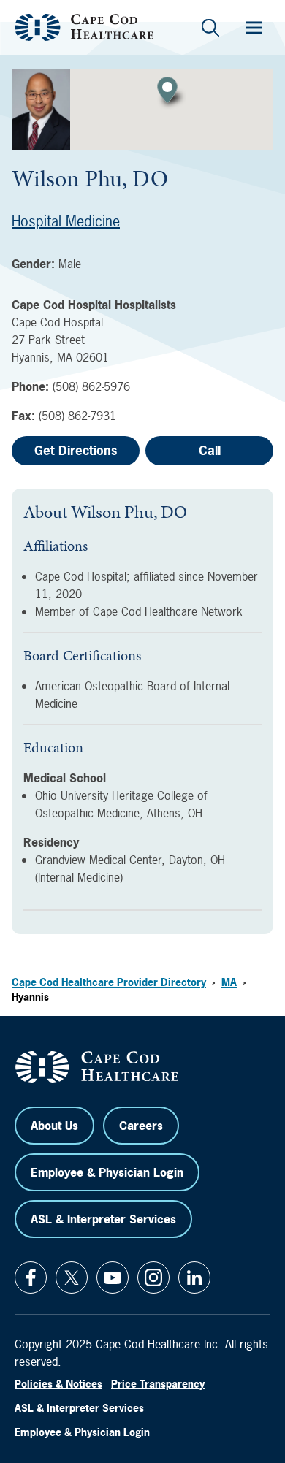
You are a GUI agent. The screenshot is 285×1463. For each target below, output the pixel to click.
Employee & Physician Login (107, 1172)
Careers (141, 1126)
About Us (54, 1126)
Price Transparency (158, 1384)
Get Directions (75, 450)
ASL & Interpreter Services (103, 1219)
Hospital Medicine (66, 221)
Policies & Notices (58, 1384)
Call (210, 450)
